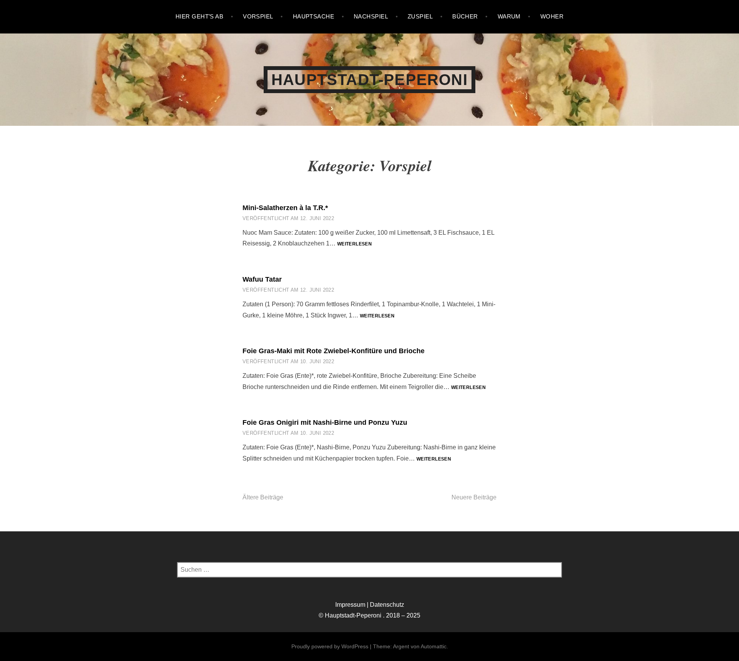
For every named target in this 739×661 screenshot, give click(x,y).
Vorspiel (258, 16)
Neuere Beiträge (474, 497)
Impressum (350, 604)
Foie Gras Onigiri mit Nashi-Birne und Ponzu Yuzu (324, 422)
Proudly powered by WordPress (329, 646)
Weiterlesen (354, 244)
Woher (551, 16)
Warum (509, 16)
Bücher (465, 16)
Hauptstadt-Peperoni (369, 79)
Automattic (433, 646)
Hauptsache (313, 16)
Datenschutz (387, 604)
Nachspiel (371, 16)
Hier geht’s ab (199, 16)
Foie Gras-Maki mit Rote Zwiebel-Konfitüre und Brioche (333, 351)
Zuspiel (420, 16)
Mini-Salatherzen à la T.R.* (285, 208)
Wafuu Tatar (262, 279)
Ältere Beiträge (262, 497)
